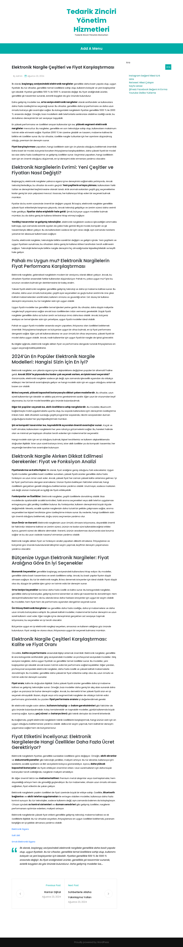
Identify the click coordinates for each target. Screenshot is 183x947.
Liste (131, 79)
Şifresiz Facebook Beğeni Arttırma (148, 89)
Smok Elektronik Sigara (23, 841)
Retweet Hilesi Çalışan (141, 82)
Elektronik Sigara (20, 829)
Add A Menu (91, 48)
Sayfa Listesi (135, 86)
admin (19, 76)
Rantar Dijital (52, 892)
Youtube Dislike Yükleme (142, 92)
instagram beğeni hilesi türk (144, 75)
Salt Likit (16, 835)
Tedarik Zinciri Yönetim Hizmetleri (91, 20)
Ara (128, 62)
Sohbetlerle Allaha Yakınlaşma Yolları (79, 894)
